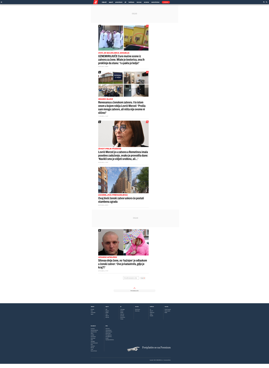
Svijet (92, 310)
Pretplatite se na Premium (156, 347)
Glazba (151, 314)
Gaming (121, 318)
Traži (142, 278)
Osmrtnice (155, 2)
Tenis (107, 314)
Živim (92, 344)
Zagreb (92, 314)
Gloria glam (93, 341)
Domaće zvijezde (168, 309)
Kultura (131, 2)
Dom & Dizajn (93, 336)
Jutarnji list (93, 328)
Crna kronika (93, 312)
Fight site (107, 315)
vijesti (92, 306)
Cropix (92, 349)
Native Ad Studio (94, 350)
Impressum (108, 328)
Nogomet (107, 310)
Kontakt (107, 338)
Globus (92, 333)
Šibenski (92, 347)
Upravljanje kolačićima (110, 339)
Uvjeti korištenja (108, 330)
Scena (146, 2)
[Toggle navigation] (1, 2)
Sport (111, 2)
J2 (125, 2)
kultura (152, 306)
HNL (106, 309)
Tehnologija (122, 309)
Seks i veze (122, 314)
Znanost (121, 310)
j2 (120, 306)
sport (107, 306)
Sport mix (107, 317)
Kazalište (151, 315)
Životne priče (122, 317)
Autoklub (92, 335)
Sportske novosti (94, 331)
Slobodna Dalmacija (94, 330)
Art (150, 309)
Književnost (152, 312)
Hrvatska (92, 309)
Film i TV (151, 310)
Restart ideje (137, 310)
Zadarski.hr (93, 346)
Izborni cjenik (108, 333)
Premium (118, 2)
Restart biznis (137, 309)
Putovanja (122, 315)
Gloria (92, 339)
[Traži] (266, 2)
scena (166, 306)
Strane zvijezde (167, 310)
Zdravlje (121, 312)
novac (137, 306)
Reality (166, 312)
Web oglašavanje (109, 335)
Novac (139, 2)
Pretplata (166, 2)
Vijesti (104, 2)
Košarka (107, 312)
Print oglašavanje (109, 336)
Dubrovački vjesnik (94, 343)
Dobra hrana (93, 338)
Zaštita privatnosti (109, 331)
